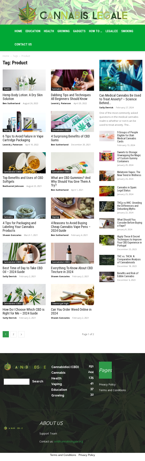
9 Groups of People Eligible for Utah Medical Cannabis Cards (127, 137)
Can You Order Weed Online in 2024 (71, 311)
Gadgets (79, 31)
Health (49, 31)
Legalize (112, 31)
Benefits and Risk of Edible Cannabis (127, 275)
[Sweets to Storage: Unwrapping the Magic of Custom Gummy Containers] (106, 156)
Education (32, 31)
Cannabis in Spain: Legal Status (127, 189)
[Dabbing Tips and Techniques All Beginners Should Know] (72, 80)
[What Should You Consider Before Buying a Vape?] (106, 223)
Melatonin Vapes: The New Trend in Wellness (129, 174)
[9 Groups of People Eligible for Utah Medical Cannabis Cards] (106, 136)
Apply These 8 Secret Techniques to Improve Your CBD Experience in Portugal (129, 241)
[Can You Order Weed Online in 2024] (72, 294)
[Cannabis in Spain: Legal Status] (106, 191)
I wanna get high (60, 303)
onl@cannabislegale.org (68, 441)
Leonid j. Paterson (61, 103)
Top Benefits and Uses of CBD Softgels (23, 179)
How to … (95, 31)
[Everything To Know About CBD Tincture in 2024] (72, 253)
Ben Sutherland (11, 103)
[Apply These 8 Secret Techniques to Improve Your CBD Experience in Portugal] (106, 240)
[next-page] (21, 334)
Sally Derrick (10, 276)
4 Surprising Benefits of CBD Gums (70, 138)
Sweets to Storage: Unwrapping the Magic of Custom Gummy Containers (129, 157)
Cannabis (56, 89)
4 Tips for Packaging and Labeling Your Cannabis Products (19, 226)
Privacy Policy (107, 384)
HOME (18, 31)
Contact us (23, 44)
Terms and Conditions (112, 390)
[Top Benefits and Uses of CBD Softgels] (24, 162)
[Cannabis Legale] (72, 12)
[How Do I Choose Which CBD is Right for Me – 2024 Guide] (24, 294)
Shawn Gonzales (12, 235)
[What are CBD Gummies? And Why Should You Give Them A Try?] (72, 162)
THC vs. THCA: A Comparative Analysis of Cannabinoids (129, 259)
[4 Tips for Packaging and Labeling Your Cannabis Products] (24, 208)
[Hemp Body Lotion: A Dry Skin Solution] (24, 80)
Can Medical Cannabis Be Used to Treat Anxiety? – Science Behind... (120, 99)
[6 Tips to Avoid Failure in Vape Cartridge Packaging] (24, 121)
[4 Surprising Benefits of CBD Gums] (72, 121)
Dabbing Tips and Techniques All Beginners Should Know (71, 97)
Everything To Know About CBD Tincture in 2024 (72, 270)
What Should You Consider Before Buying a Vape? (129, 222)
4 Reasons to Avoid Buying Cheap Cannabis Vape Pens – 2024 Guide (70, 226)
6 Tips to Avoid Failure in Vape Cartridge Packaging (23, 138)
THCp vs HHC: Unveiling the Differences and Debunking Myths (129, 205)
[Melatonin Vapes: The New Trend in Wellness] (106, 176)
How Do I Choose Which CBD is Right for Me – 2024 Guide (24, 311)
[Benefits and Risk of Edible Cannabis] (106, 277)
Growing (63, 31)
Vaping (7, 130)
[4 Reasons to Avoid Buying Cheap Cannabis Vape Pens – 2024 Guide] (72, 208)
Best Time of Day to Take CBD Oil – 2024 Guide (23, 270)
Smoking (127, 31)
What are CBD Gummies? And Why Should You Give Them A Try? (70, 181)
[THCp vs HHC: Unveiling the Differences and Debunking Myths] (106, 206)
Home (6, 56)
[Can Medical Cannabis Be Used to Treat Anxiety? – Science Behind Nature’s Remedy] (120, 75)
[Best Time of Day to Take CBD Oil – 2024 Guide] (24, 253)
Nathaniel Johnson (13, 186)
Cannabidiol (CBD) (61, 130)
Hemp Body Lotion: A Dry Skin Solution (23, 97)
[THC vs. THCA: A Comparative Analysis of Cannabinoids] (106, 260)
